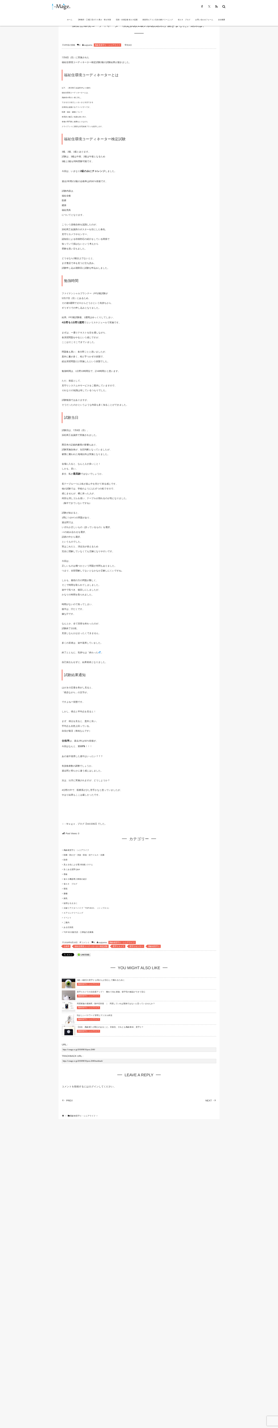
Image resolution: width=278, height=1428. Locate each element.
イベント (67, 918)
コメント (86, 942)
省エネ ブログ (184, 20)
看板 (65, 874)
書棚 (65, 893)
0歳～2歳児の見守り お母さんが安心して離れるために (101, 980)
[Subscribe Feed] (216, 6)
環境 (65, 889)
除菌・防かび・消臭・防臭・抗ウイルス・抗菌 (84, 855)
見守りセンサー (136, 946)
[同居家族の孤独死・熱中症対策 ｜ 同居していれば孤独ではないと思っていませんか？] (68, 1007)
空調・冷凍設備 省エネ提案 (127, 20)
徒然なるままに (70, 903)
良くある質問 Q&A (72, 869)
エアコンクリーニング (73, 913)
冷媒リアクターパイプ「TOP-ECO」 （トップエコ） (88, 908)
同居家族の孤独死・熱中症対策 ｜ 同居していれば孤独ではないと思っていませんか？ (116, 1003)
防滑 (65, 860)
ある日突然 (68, 927)
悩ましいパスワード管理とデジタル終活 (94, 1015)
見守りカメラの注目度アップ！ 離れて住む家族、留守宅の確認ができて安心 (111, 992)
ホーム (69, 20)
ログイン (94, 1086)
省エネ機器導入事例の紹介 (75, 879)
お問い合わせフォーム (204, 20)
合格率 (67, 946)
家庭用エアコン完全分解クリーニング (158, 20)
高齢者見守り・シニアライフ (107, 45)
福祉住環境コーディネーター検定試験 (90, 946)
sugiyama (88, 45)
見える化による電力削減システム (78, 864)
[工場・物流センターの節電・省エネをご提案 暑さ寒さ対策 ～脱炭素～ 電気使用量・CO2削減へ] (61, 6)
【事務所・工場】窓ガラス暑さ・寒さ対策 (94, 20)
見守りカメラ (118, 946)
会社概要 (221, 20)
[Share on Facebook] (202, 6)
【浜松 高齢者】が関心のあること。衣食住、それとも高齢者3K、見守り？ (110, 1027)
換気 (65, 898)
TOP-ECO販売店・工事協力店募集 (78, 932)
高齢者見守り (154, 946)
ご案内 (66, 922)
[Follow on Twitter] (209, 6)
